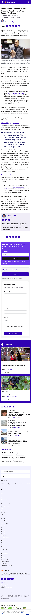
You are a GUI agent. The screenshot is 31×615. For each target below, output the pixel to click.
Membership (4, 495)
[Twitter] (3, 220)
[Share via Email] (19, 26)
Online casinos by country (6, 565)
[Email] (9, 220)
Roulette (3, 531)
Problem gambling (5, 559)
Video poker (3, 535)
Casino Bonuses (6, 461)
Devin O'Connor (8, 21)
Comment (7, 291)
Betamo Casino (4, 510)
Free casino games (5, 527)
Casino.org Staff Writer (12, 396)
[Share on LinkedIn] (13, 26)
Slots (2, 529)
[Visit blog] (13, 579)
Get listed (3, 493)
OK (27, 613)
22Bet (2, 508)
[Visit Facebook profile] (5, 579)
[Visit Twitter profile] (2, 579)
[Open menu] (2, 2)
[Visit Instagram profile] (10, 579)
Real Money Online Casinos (9, 452)
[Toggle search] (28, 2)
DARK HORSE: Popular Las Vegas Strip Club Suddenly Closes (19, 432)
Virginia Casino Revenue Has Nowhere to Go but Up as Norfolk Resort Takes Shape (17, 441)
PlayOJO (3, 518)
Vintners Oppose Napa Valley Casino (13, 394)
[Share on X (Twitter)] (16, 26)
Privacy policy (4, 555)
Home (2, 551)
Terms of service (4, 553)
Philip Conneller (16, 417)
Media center (4, 563)
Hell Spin (3, 514)
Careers (3, 497)
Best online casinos (5, 525)
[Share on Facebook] (7, 26)
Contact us (3, 491)
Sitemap (3, 557)
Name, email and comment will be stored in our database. (16, 327)
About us (3, 489)
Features (3, 546)
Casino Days (3, 512)
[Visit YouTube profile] (8, 579)
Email (6, 317)
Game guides (4, 523)
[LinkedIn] (6, 220)
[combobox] (15, 471)
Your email (5, 251)
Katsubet (3, 516)
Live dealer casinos (5, 537)
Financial (3, 542)
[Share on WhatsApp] (10, 26)
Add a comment (15, 274)
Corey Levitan (16, 435)
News (2, 540)
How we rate (3, 501)
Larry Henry (9, 369)
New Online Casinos (7, 457)
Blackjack (3, 533)
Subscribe (15, 258)
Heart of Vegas (4, 520)
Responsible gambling (6, 503)
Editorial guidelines (5, 561)
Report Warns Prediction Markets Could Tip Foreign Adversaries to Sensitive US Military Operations (17, 424)
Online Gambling (20, 457)
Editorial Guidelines (5, 499)
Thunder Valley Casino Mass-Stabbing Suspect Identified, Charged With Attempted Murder (19, 414)
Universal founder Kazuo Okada (16, 93)
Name (6, 308)
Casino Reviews (18, 461)
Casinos (3, 544)
